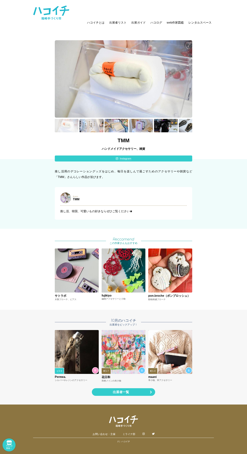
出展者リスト (118, 22)
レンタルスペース (200, 22)
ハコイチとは (96, 22)
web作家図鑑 (175, 22)
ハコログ (156, 22)
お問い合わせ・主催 (104, 434)
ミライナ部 (129, 434)
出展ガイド (138, 22)
